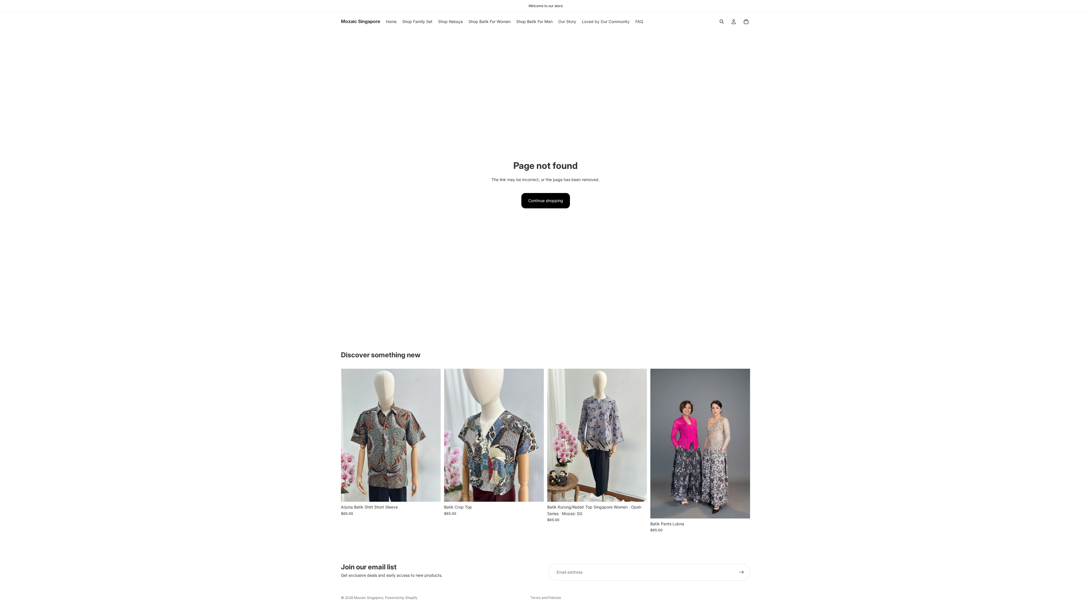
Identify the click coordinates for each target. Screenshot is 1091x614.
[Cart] (746, 21)
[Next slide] (432, 435)
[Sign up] (742, 572)
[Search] (721, 21)
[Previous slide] (349, 435)
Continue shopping (545, 200)
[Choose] (432, 493)
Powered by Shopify (401, 598)
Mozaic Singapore (368, 598)
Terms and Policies (545, 598)
